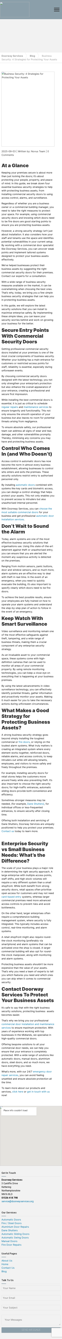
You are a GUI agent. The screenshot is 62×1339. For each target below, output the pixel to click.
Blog (32, 55)
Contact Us (8, 1267)
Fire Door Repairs (11, 1244)
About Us (7, 1260)
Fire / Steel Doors (12, 1223)
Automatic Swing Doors (15, 1237)
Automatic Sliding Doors (15, 1233)
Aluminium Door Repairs (15, 1226)
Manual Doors (9, 1241)
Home (5, 1264)
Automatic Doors (11, 1219)
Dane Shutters (10, 1230)
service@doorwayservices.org (18, 1201)
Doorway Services (12, 55)
